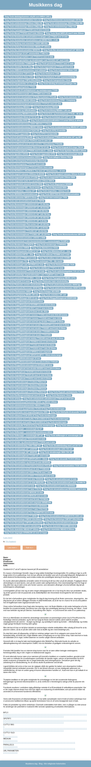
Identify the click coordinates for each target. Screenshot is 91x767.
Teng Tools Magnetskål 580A (55, 187)
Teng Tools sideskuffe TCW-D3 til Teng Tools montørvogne (29, 425)
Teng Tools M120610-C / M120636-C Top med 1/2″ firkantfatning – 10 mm (35, 171)
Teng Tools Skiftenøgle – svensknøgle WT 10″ (24, 436)
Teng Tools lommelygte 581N (70, 154)
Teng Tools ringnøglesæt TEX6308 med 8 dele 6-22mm (27, 372)
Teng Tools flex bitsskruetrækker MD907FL (23, 50)
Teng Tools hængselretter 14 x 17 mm (20, 84)
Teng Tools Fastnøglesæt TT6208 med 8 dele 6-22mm (27, 30)
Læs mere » (12, 548)
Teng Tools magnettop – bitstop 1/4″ (20, 191)
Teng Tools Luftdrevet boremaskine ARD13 (23, 157)
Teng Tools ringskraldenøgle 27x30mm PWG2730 (25, 392)
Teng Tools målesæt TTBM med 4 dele (21, 258)
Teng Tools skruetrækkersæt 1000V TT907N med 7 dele (28, 472)
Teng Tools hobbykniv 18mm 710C (63, 70)
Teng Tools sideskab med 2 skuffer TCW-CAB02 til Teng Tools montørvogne (37, 419)
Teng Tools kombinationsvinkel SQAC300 (22, 131)
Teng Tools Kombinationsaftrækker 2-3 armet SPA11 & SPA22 (56, 120)
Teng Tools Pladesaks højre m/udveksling (50, 281)
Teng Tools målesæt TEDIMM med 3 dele (53, 255)
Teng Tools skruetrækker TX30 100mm (69, 466)
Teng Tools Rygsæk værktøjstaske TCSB (66, 392)
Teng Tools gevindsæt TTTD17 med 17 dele (55, 63)
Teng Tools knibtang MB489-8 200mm (20, 114)
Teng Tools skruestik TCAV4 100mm (65, 459)
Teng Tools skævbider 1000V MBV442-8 (59, 526)
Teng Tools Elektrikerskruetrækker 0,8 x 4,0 (23, 20)
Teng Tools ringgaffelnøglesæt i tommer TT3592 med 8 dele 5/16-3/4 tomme (36, 315)
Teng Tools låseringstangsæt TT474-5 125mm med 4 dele (28, 167)
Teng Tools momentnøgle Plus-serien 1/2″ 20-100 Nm (27, 224)
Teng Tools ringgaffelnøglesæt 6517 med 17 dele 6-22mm (28, 308)
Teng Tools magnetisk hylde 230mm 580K (57, 177)
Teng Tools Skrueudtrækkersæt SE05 (61, 523)
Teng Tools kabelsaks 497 (70, 97)
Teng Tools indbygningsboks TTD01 (20, 87)
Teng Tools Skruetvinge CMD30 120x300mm (23, 519)
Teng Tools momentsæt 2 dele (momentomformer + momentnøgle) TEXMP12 (37, 241)
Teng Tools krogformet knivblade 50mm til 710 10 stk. (27, 147)
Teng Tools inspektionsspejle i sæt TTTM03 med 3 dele (27, 94)
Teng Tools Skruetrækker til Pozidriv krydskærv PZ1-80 (28, 466)
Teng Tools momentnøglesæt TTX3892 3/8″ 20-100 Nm (27, 234)
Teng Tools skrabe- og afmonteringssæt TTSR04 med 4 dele (30, 442)
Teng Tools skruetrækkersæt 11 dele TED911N (24, 479)
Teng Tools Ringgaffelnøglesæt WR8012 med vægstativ (28, 352)
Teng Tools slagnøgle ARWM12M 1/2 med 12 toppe (26, 533)
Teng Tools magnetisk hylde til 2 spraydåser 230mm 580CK (29, 181)
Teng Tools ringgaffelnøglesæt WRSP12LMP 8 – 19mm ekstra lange (33, 355)
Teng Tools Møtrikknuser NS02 (45, 248)
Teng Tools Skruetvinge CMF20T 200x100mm (63, 519)
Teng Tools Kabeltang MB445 (45, 107)
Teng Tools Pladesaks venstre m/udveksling (23, 285)
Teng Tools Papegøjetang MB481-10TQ (59, 278)
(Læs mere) (7, 538)
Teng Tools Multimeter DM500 (17, 248)
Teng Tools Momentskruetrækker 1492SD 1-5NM (25, 238)
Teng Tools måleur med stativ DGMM (54, 258)
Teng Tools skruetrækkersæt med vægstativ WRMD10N (28, 503)
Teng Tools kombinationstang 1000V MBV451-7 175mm (28, 124)
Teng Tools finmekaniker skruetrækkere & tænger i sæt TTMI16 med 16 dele (36, 37)
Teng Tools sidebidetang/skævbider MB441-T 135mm (27, 405)
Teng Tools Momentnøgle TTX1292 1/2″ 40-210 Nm (26, 231)
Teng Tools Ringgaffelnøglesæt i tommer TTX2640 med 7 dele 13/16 (33, 318)
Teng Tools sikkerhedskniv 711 (70, 425)
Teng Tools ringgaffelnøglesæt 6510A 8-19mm (24, 301)
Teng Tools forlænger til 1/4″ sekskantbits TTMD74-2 (26, 53)
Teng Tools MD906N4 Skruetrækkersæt (21, 194)
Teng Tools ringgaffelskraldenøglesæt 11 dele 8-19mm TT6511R (31, 362)
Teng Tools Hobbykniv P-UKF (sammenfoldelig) (56, 77)
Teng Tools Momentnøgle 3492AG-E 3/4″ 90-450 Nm (26, 211)
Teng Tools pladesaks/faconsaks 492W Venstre (65, 288)
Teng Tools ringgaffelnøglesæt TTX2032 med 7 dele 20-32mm (30, 348)
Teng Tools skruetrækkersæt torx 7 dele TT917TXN (26, 509)
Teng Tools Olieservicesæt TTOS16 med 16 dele (25, 271)
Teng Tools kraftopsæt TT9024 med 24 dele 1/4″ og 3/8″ (58, 137)
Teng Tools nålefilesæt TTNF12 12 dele (47, 268)
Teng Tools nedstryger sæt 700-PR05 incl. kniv (24, 265)
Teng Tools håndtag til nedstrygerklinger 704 (57, 84)
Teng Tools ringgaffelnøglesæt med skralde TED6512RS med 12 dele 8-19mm (37, 325)
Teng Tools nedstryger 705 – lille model (46, 261)
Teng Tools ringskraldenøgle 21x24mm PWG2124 (25, 389)
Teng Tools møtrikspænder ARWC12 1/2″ (22, 251)
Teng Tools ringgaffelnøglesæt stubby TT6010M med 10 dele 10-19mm (34, 338)
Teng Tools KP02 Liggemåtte (17, 134)
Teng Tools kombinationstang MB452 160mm (24, 127)
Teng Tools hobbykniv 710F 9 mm (19, 74)
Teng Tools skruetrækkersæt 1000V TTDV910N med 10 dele (29, 476)
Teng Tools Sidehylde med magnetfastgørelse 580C (26, 412)
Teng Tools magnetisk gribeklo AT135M (21, 177)
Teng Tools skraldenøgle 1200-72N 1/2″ (56, 449)
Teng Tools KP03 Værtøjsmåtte (44, 134)
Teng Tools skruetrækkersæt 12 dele (61, 479)
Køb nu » (29, 548)
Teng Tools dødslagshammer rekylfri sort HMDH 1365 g (28, 17)
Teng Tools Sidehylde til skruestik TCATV (68, 412)
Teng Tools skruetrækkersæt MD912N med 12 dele (26, 496)
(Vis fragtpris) (11, 542)
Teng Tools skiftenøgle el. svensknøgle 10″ (64, 436)
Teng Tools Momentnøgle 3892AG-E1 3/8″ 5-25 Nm (26, 221)
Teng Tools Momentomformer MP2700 (69, 234)
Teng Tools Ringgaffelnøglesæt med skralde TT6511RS (28, 335)
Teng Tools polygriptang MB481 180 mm (21, 295)
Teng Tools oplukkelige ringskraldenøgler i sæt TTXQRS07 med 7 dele (34, 275)
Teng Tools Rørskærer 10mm (59, 395)
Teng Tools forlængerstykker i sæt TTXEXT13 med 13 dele (29, 57)
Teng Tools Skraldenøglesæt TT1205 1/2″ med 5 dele (27, 456)
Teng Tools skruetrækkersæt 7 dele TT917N (23, 489)
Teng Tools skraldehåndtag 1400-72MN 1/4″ (23, 446)
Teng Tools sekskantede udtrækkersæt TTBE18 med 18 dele (48, 399)
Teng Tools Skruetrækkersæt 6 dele (19, 486)
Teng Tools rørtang (13, 399)
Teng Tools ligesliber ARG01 (16, 154)
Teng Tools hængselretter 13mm (57, 80)
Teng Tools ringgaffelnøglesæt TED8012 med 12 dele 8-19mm (30, 342)
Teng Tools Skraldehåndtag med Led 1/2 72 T (63, 446)
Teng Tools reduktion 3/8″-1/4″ (54, 295)
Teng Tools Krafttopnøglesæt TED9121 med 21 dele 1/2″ (28, 141)
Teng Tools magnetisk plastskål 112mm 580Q (23, 184)
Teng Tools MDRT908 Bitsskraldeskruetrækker (59, 194)
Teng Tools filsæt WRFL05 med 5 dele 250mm (65, 33)
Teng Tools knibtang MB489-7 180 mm (55, 110)
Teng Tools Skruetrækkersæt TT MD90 (21, 516)
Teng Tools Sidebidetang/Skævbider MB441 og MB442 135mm (31, 402)
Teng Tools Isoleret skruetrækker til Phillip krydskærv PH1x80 (30, 97)
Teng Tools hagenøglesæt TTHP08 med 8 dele (54, 67)
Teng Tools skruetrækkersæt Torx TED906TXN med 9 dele (29, 513)
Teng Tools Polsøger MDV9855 (47, 291)
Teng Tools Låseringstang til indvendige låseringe (26, 161)
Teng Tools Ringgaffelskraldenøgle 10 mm (22, 358)
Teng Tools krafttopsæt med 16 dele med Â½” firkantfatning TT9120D (33, 144)
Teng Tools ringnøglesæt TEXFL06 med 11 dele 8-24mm (28, 375)
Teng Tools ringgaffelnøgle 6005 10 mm (21, 298)
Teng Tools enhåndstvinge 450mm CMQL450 (23, 27)
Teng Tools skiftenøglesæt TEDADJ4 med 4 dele (25, 439)
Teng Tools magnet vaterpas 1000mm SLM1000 (24, 174)
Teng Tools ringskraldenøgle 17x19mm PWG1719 (25, 382)
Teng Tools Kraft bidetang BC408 (19, 137)
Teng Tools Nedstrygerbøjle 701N (60, 265)
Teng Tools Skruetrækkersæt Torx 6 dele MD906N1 (26, 506)
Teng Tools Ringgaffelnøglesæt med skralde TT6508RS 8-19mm (31, 332)
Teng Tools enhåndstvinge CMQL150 (60, 27)
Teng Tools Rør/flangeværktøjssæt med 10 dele (24, 395)
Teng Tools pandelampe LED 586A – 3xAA (22, 278)
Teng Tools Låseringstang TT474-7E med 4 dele (25, 164)
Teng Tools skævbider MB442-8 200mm (57, 529)
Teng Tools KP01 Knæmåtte (54, 131)
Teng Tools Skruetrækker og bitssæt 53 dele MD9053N (27, 462)
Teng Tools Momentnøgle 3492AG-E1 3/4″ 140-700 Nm (27, 214)
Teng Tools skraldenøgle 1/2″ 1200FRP (21, 449)
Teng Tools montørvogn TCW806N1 (51, 244)
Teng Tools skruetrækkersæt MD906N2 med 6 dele (65, 489)
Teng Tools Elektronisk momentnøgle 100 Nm (63, 20)
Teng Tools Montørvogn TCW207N (19, 244)
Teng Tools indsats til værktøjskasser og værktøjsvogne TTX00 (31, 90)
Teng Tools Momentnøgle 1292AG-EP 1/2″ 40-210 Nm (27, 208)
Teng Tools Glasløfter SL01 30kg (18, 67)
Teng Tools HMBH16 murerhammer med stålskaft (25, 70)
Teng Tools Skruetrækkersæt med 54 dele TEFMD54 (26, 499)
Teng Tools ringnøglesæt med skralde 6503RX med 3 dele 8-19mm (32, 368)
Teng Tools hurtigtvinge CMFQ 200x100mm (23, 80)
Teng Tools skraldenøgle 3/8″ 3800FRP (21, 452)
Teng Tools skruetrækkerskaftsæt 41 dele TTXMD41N (27, 469)
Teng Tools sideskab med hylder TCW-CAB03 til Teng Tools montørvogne (36, 422)
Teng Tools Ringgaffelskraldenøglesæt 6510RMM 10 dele (28, 365)
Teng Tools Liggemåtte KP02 (43, 154)
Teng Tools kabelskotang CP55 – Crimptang (56, 100)
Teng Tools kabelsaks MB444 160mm (20, 100)
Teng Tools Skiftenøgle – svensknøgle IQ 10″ (23, 429)
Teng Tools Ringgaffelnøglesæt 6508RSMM (58, 298)
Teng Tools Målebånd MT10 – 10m (56, 251)
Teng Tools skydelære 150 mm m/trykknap (22, 526)
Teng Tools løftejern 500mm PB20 (58, 157)
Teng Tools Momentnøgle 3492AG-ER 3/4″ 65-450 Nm (27, 218)
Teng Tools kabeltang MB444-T (18, 107)
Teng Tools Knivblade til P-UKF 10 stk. (58, 117)
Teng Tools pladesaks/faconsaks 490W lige (62, 285)
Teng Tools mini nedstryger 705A (53, 198)
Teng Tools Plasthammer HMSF (18, 291)
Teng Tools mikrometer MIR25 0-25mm (21, 198)
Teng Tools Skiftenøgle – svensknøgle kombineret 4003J (28, 432)
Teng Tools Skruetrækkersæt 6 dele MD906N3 (56, 486)
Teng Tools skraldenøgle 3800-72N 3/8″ (56, 452)
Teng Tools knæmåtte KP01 (16, 120)
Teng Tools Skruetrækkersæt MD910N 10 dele (24, 492)
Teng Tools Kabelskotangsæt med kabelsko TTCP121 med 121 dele (33, 104)
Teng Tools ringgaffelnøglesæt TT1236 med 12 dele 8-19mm (30, 345)
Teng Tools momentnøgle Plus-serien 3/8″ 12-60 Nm (26, 228)
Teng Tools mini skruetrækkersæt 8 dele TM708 (24, 201)
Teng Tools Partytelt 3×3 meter (17, 281)
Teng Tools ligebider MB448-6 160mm (70, 151)
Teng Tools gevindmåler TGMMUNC (20, 63)
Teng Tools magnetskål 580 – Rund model (22, 187)
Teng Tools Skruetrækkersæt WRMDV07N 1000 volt (61, 516)
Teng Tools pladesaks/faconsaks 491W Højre (23, 288)
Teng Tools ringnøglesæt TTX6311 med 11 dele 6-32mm (28, 379)
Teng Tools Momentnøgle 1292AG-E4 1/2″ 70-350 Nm (27, 204)
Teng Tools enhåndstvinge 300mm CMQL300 (64, 23)
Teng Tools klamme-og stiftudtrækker (20, 110)
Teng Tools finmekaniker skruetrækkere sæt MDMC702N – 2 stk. (31, 40)
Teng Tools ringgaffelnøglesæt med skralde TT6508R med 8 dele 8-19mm (35, 328)
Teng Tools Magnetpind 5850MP (58, 184)
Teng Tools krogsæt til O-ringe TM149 (67, 147)
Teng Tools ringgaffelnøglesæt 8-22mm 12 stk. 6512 (26, 311)
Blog (41, 764)
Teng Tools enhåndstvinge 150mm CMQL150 (23, 23)
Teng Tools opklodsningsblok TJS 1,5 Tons (65, 271)
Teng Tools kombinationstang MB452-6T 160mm (65, 127)
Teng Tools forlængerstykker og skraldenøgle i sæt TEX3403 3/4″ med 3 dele (37, 60)
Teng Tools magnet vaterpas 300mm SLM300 (66, 174)
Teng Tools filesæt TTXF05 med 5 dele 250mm (24, 33)
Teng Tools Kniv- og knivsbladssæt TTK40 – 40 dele (60, 114)
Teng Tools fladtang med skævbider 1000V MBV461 (26, 43)
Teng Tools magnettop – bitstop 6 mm (53, 191)
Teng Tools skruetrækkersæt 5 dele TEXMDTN (66, 482)
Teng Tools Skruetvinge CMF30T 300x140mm (24, 523)
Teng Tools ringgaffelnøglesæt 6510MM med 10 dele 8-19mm (30, 305)
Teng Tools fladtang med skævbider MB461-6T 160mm (27, 47)
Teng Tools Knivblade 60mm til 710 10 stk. (22, 117)
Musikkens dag (45, 4)
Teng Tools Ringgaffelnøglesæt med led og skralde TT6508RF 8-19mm (34, 322)
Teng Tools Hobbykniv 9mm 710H (19, 77)
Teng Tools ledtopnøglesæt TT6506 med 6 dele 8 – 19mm (28, 151)
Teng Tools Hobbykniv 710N (47, 74)
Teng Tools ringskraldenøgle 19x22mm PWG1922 (25, 385)
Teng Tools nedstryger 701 (16, 261)
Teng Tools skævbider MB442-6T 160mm (22, 529)
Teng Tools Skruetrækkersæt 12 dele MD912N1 (24, 482)
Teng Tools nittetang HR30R (16, 268)
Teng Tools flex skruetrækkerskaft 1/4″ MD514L (63, 50)
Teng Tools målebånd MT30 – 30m (19, 255)
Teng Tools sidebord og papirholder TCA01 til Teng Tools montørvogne (35, 409)
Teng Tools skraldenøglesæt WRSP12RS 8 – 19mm (26, 459)
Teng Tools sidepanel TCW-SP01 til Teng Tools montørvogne (30, 415)
